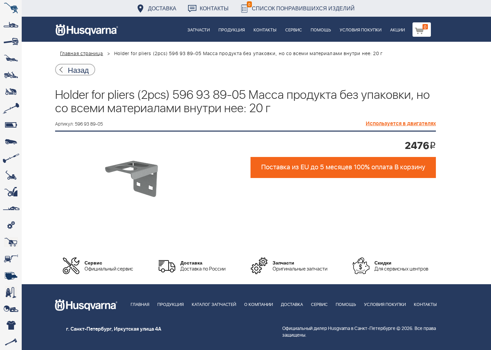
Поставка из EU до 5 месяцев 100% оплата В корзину (343, 167)
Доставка (162, 8)
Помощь (321, 30)
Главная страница (81, 53)
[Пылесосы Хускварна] (11, 292)
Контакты (214, 8)
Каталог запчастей (214, 305)
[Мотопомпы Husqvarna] (11, 275)
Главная (140, 305)
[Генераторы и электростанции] (11, 242)
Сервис (293, 30)
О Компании (258, 305)
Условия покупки (360, 30)
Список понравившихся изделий (301, 6)
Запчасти (198, 30)
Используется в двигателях (401, 124)
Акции (397, 30)
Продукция (231, 30)
